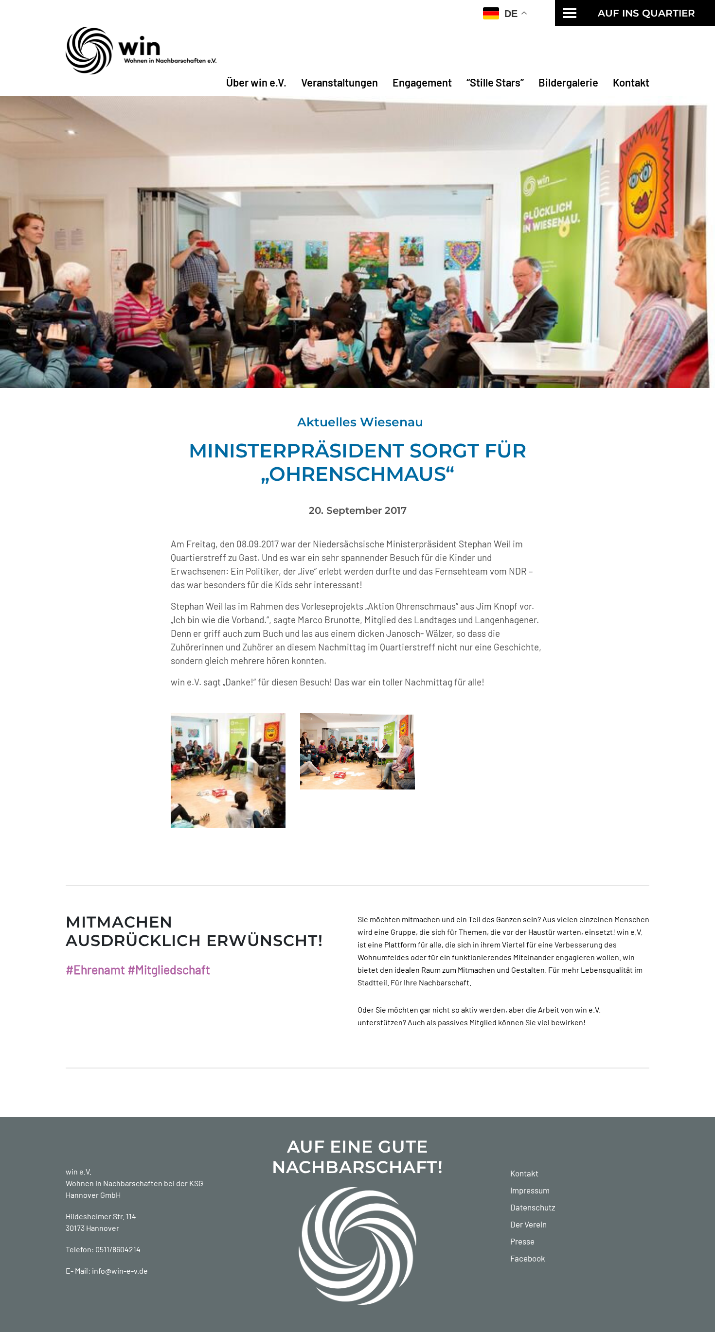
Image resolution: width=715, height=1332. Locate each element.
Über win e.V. (256, 82)
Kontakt (631, 82)
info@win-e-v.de (120, 1270)
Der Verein (528, 1224)
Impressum (530, 1190)
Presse (522, 1241)
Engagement (422, 82)
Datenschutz (532, 1207)
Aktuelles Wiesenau (360, 422)
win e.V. (78, 1171)
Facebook (527, 1258)
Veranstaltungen (339, 82)
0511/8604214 (118, 1249)
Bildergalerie (568, 82)
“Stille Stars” (495, 82)
